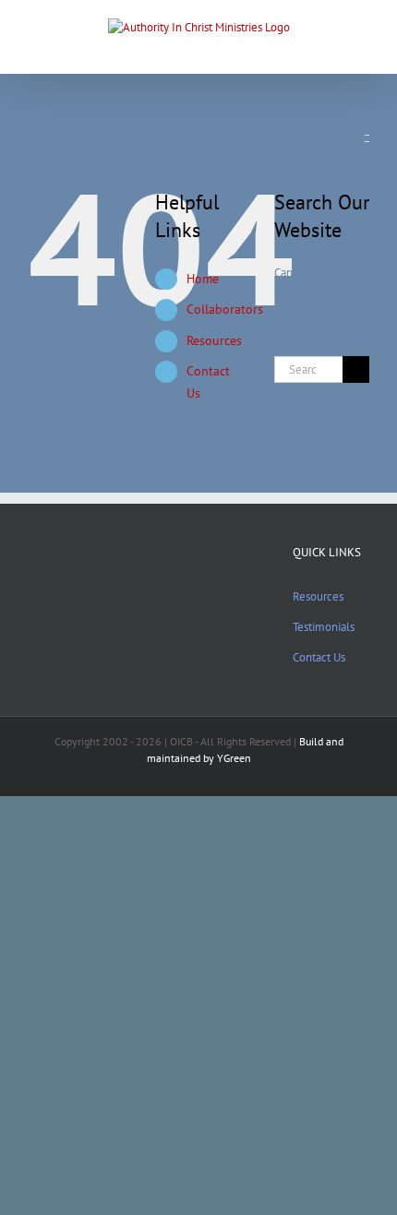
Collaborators (224, 309)
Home (202, 278)
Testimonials (324, 627)
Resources (214, 340)
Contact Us (319, 657)
